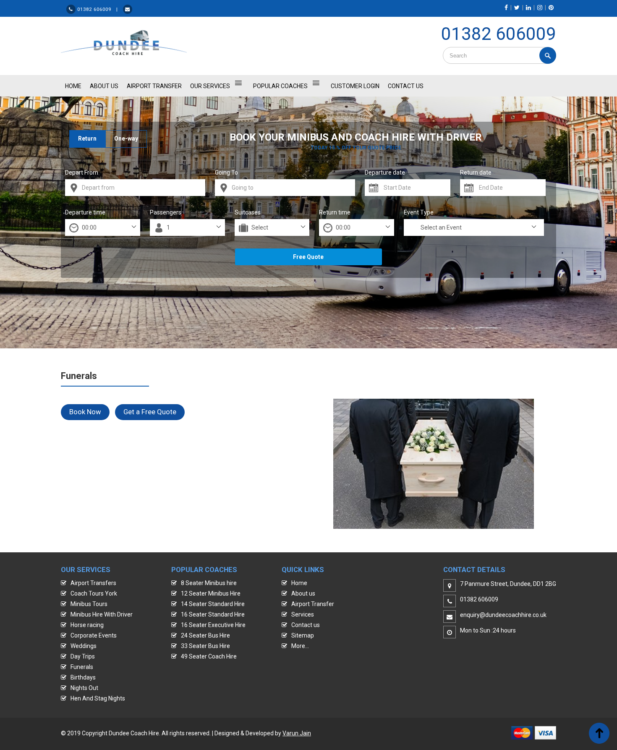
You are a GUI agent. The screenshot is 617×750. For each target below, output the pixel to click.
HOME (73, 86)
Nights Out (84, 688)
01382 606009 (498, 34)
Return (87, 138)
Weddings (84, 646)
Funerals (82, 667)
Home (299, 583)
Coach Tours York (94, 593)
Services (302, 614)
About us (303, 593)
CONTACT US (406, 86)
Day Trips (83, 656)
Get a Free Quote (149, 412)
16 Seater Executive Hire (213, 625)
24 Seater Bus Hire (205, 635)
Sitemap (302, 635)
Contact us (305, 625)
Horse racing (87, 625)
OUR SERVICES (210, 86)
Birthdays (83, 677)
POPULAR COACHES (280, 86)
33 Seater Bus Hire (205, 646)
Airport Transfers (93, 583)
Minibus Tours (89, 604)
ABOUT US (104, 86)
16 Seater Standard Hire (213, 614)
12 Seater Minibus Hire (211, 593)
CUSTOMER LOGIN (355, 86)
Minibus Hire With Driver (102, 614)
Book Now (85, 412)
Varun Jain (296, 733)
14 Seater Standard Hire (213, 604)
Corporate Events (94, 635)
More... (300, 646)
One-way (126, 138)
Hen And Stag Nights (98, 698)
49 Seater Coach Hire (209, 656)
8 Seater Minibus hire (209, 583)
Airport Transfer (154, 86)
